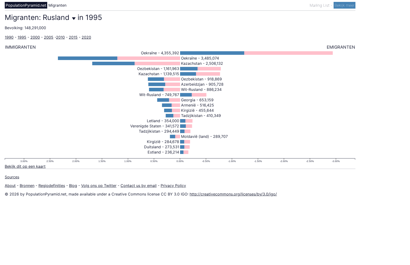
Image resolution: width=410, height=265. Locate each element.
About (10, 185)
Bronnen (27, 185)
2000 (35, 37)
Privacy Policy (173, 185)
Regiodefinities (51, 185)
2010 (60, 37)
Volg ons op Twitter (98, 185)
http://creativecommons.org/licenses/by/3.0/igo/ (233, 194)
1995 (22, 37)
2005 (48, 37)
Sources (12, 177)
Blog (73, 185)
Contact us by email (139, 185)
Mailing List (320, 5)
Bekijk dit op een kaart (25, 166)
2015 (73, 37)
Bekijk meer (344, 5)
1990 (9, 37)
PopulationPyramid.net (26, 5)
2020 (86, 37)
